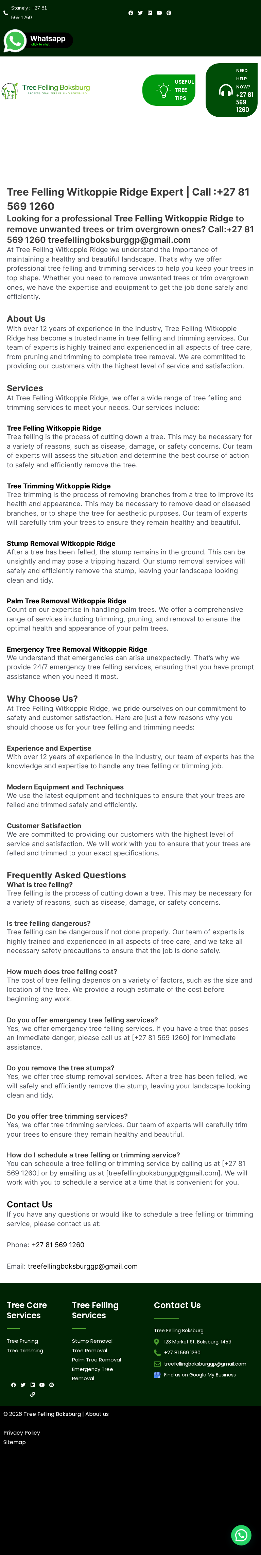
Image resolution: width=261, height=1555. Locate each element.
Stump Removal (92, 1340)
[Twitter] (140, 13)
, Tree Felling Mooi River (73, 1498)
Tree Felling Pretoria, (86, 1488)
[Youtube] (159, 13)
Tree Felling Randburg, (124, 1488)
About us (97, 1414)
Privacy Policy (21, 1433)
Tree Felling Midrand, (49, 1488)
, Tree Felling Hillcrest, (112, 1498)
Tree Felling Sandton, (163, 1488)
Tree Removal (89, 1350)
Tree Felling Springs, (201, 1488)
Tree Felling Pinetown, (229, 1468)
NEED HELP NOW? (243, 78)
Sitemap (14, 1442)
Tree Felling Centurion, (88, 1478)
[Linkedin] (150, 13)
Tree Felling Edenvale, (126, 1478)
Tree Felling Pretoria (149, 1498)
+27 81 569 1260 (58, 1245)
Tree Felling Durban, (66, 1468)
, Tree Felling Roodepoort (32, 1498)
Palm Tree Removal (96, 1359)
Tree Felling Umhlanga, (151, 1468)
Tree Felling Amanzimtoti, (25, 1468)
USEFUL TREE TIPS (184, 90)
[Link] (32, 1394)
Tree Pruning (22, 1340)
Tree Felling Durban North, (107, 1468)
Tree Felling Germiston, (206, 1478)
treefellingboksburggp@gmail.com (83, 1266)
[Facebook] (131, 13)
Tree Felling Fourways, (165, 1478)
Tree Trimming (25, 1350)
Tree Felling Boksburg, (48, 1478)
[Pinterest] (169, 13)
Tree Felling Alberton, (191, 1468)
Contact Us (30, 1204)
